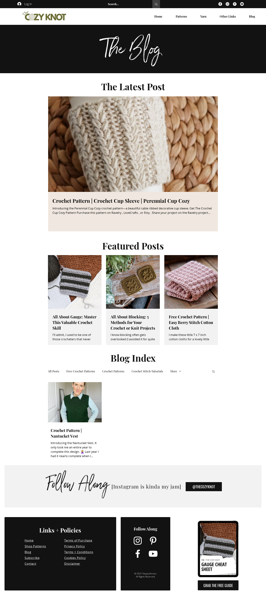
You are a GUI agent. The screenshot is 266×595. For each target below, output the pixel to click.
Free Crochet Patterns (80, 371)
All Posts (53, 371)
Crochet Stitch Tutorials (147, 371)
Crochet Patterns (113, 371)
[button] (213, 372)
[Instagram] (227, 4)
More (173, 371)
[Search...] (156, 4)
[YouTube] (242, 4)
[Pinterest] (235, 4)
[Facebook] (220, 4)
